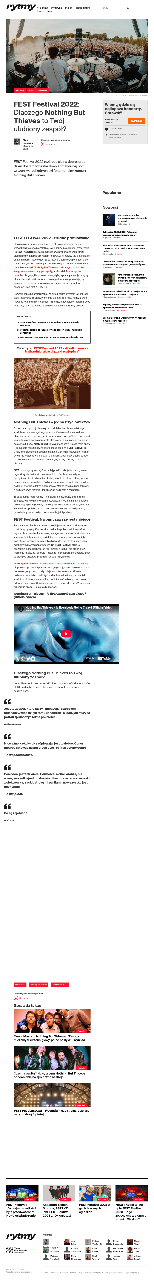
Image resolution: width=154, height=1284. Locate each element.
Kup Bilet (136, 121)
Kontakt (73, 1272)
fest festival (20, 985)
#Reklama (42, 7)
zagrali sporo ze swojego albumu (51, 563)
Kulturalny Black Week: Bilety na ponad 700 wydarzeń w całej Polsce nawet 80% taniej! (124, 248)
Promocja (54, 1272)
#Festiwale (42, 90)
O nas (45, 1272)
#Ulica (68, 7)
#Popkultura (82, 7)
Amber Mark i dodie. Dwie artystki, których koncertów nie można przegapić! (132, 277)
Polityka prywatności (114, 1272)
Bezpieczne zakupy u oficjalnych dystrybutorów (123, 136)
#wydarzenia (44, 11)
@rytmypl (50, 144)
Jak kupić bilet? (115, 129)
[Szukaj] (128, 8)
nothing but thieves (39, 985)
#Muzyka (56, 7)
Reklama (64, 1272)
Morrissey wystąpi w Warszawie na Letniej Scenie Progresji (132, 218)
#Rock (31, 90)
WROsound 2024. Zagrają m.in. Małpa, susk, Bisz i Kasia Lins (51, 337)
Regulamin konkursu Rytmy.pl (91, 1272)
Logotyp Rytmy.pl (132, 1272)
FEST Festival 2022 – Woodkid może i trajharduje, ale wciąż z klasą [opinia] (56, 349)
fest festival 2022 (60, 985)
